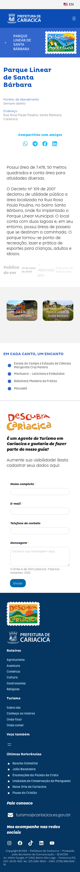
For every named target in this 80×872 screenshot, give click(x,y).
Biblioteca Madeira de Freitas (35, 381)
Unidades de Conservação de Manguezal (41, 781)
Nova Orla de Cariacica (29, 787)
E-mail (16, 504)
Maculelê (20, 388)
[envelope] (10, 815)
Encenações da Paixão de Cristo (35, 775)
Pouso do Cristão (24, 793)
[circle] (9, 365)
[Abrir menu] (74, 18)
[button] (25, 144)
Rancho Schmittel (25, 763)
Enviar (17, 583)
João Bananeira (24, 769)
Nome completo (23, 484)
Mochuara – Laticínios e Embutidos (39, 374)
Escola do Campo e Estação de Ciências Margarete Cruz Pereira (42, 365)
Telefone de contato (25, 523)
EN (71, 4)
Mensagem (19, 543)
